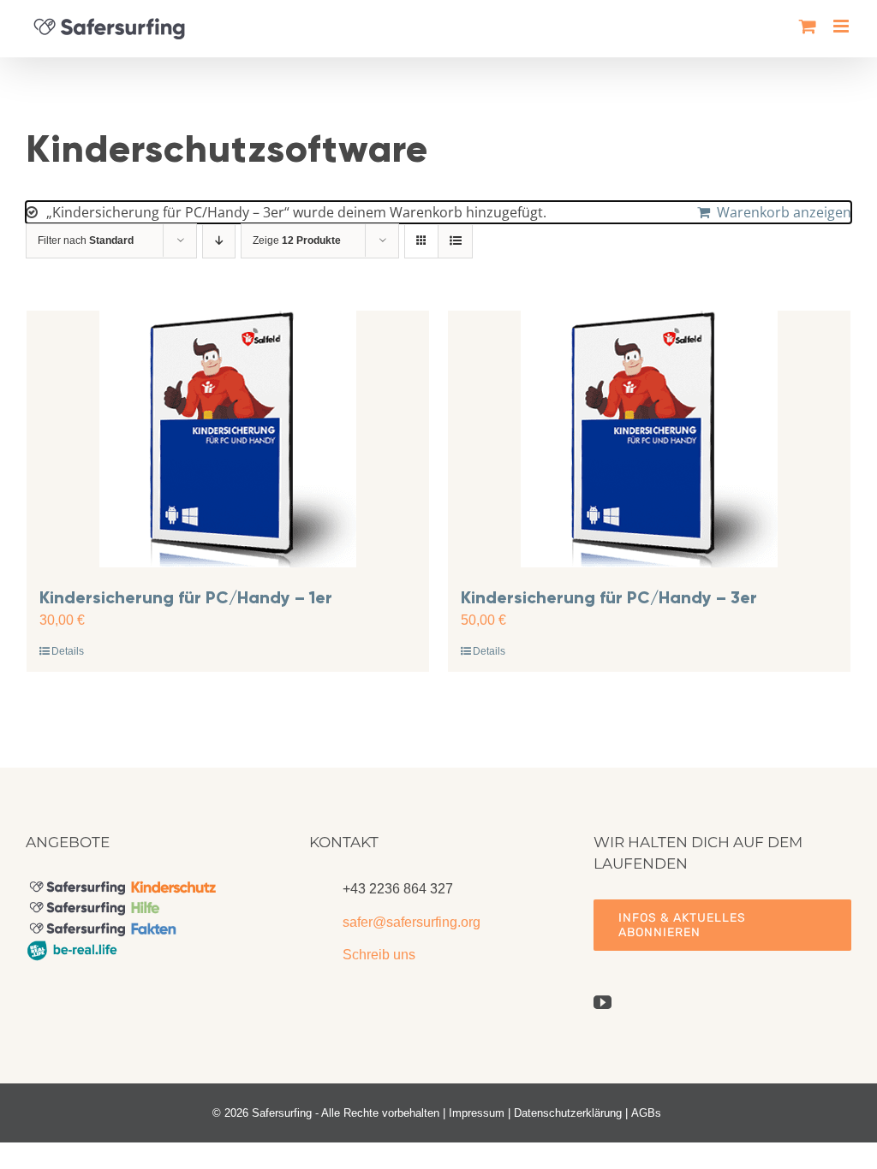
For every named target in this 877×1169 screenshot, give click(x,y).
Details (67, 651)
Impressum (476, 1113)
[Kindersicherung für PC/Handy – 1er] (228, 439)
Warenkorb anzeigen (784, 212)
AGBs (646, 1113)
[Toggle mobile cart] (807, 26)
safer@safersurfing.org (411, 922)
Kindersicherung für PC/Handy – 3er (609, 597)
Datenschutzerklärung (568, 1113)
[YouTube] (603, 1003)
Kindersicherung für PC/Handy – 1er (185, 597)
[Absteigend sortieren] (219, 240)
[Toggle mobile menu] (842, 26)
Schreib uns (379, 954)
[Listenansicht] (455, 241)
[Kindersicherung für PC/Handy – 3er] (649, 439)
